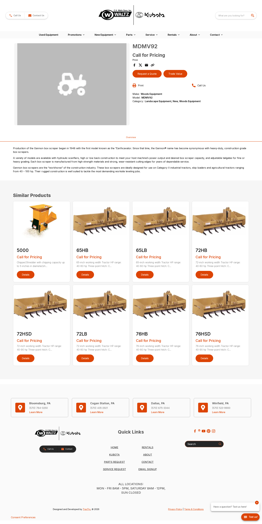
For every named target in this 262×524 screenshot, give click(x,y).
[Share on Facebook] (134, 65)
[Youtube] (203, 431)
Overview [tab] (131, 137)
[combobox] (236, 15)
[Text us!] (250, 517)
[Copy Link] (152, 65)
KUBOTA (114, 454)
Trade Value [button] (175, 73)
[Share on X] (140, 65)
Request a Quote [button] (147, 73)
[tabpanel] (71, 84)
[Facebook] (195, 431)
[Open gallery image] (71, 84)
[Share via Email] (146, 65)
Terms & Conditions (194, 509)
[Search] (220, 443)
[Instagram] (213, 431)
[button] (15, 15)
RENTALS (147, 447)
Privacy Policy (175, 509)
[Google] (199, 430)
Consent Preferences (23, 517)
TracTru (87, 509)
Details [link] (25, 274)
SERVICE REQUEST (114, 469)
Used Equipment (48, 34)
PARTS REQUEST (114, 461)
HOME (114, 447)
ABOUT (147, 454)
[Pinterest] (208, 431)
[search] (253, 15)
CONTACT (148, 461)
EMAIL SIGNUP (147, 469)
